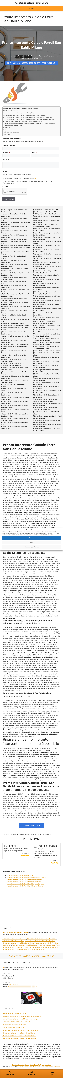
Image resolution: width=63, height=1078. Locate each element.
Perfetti (7, 130)
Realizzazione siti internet (26, 1067)
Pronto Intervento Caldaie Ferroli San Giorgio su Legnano (25, 884)
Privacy (5, 171)
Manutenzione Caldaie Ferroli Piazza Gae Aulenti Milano (20, 1030)
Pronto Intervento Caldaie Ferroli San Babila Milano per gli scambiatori (26, 115)
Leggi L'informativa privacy (20, 1065)
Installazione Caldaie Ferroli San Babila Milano (40, 941)
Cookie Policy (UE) (35, 1065)
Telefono (6, 152)
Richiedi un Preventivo (11, 111)
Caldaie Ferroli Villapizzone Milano (13, 1027)
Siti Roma (57, 1067)
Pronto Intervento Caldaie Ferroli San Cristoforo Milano (24, 880)
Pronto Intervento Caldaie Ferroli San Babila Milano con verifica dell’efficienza (28, 117)
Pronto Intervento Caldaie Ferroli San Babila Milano (20, 113)
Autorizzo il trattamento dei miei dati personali (17, 174)
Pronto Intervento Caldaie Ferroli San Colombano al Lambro (26, 877)
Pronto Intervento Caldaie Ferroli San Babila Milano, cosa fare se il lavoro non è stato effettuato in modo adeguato (30, 124)
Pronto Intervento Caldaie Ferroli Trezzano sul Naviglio (20, 1019)
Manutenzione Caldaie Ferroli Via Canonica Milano (19, 1036)
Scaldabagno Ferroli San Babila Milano (27, 947)
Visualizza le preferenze (31, 547)
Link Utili (7, 134)
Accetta (31, 538)
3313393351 (13, 984)
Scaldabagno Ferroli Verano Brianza (14, 1013)
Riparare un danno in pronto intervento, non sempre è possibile (23, 121)
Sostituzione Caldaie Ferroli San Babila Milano (30, 949)
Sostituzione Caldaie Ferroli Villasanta (14, 1024)
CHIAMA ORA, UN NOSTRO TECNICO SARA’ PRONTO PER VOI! (31, 63)
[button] (60, 530)
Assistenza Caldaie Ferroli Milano (31, 3)
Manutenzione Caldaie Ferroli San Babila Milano (18, 943)
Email (34, 152)
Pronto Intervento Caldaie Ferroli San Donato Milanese (24, 882)
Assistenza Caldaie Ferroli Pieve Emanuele (16, 1022)
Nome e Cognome (9, 145)
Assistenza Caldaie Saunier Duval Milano (31, 956)
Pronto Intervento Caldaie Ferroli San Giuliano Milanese (25, 886)
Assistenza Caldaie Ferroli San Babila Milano (41, 939)
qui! (35, 178)
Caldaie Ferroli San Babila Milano (13, 941)
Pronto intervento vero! (12, 132)
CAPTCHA (6, 186)
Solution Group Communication (44, 1067)
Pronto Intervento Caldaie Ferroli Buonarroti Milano (19, 1038)
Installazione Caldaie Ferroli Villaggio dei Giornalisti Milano (21, 1016)
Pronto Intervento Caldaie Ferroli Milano (20, 875)
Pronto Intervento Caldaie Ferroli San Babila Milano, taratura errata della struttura (29, 119)
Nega (31, 542)
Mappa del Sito (46, 1065)
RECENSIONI (8, 128)
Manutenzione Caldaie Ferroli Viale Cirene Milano (18, 1033)
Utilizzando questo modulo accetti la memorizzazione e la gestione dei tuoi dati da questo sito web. (28, 182)
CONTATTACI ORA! (31, 825)
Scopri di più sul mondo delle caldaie (15, 932)
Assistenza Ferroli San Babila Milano (14, 939)
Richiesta (6, 160)
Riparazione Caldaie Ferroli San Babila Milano (27, 945)
